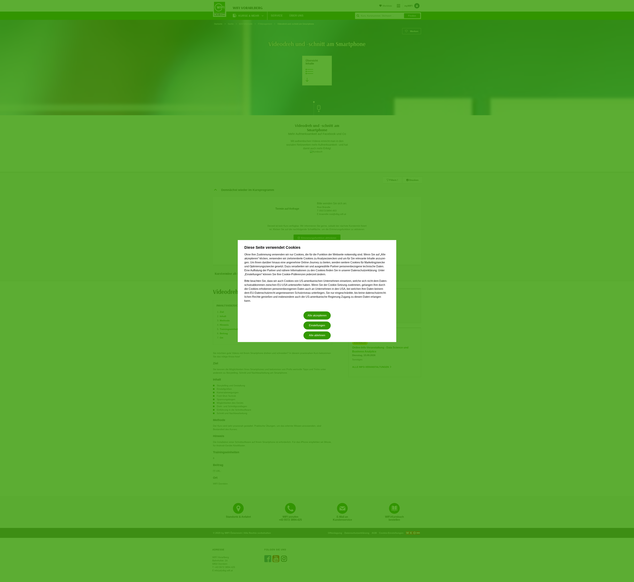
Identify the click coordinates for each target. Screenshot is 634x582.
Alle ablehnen (317, 335)
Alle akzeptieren (317, 315)
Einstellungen (317, 325)
